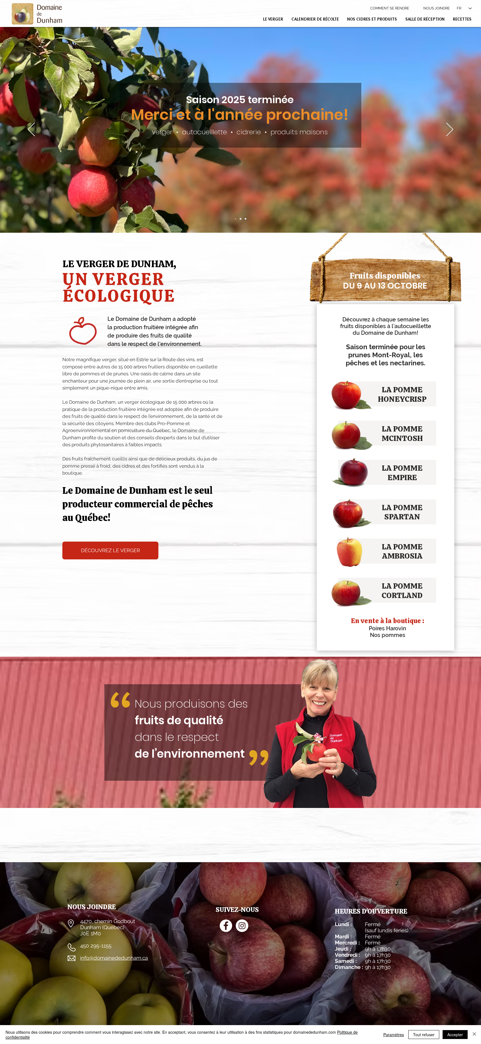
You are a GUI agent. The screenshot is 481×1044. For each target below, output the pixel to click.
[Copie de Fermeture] (235, 219)
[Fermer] (474, 1035)
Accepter (455, 1034)
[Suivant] (449, 130)
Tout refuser (424, 1034)
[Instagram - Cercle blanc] (242, 925)
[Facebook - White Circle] (226, 925)
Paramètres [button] (393, 1034)
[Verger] (245, 219)
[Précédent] (31, 130)
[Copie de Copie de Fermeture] (240, 219)
